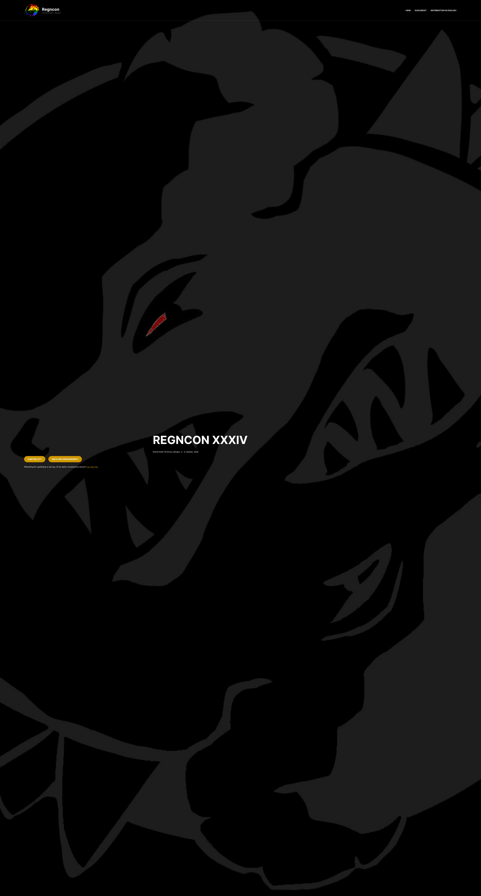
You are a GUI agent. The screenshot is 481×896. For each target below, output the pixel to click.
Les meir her (92, 467)
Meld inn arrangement (65, 459)
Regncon (50, 9)
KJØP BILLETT (35, 459)
